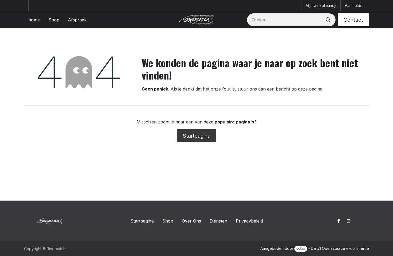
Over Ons (191, 221)
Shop (167, 221)
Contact (353, 20)
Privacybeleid (249, 221)
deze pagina (310, 89)
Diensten (218, 221)
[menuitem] (34, 19)
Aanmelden (355, 5)
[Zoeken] (328, 19)
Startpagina (196, 136)
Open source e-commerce (345, 248)
